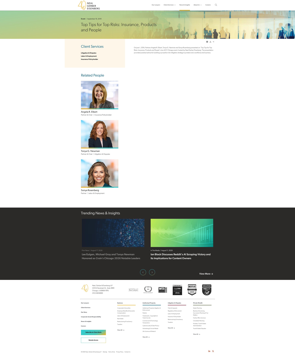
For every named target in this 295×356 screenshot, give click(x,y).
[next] (152, 272)
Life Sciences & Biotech (149, 331)
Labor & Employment (89, 56)
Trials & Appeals (172, 308)
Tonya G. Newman (90, 151)
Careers (208, 5)
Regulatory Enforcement (174, 311)
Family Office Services (199, 318)
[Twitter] (213, 351)
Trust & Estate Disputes (199, 328)
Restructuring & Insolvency (124, 321)
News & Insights (184, 5)
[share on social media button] (213, 42)
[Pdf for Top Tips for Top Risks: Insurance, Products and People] (210, 42)
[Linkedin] (209, 351)
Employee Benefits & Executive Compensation (126, 312)
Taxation (119, 324)
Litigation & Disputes (88, 53)
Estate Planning (197, 308)
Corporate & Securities (123, 308)
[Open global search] (216, 5)
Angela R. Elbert (89, 112)
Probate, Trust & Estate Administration (199, 324)
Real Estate (120, 318)
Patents (145, 313)
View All (119, 330)
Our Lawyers (156, 5)
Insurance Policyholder (89, 59)
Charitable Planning (198, 321)
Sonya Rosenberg (90, 190)
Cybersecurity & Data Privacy (151, 325)
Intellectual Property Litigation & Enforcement (152, 309)
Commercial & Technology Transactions (150, 322)
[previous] (143, 272)
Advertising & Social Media (150, 328)
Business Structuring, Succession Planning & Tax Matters (200, 313)
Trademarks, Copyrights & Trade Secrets (150, 317)
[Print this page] (207, 42)
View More (204, 274)
